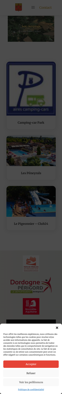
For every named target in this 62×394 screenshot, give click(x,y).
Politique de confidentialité (31, 389)
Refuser (31, 373)
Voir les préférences (31, 382)
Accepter (31, 364)
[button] (57, 327)
